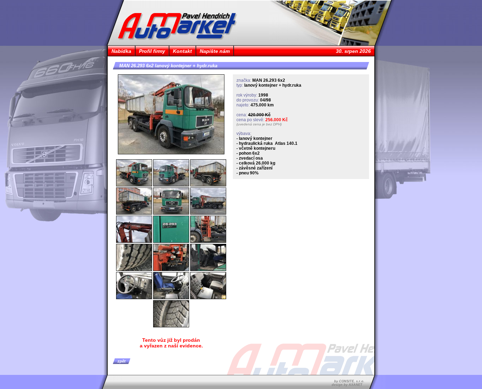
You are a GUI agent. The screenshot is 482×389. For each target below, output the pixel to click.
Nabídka (121, 51)
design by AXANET (347, 385)
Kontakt (182, 51)
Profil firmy (152, 51)
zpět (122, 361)
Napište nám (215, 51)
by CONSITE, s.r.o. (349, 381)
